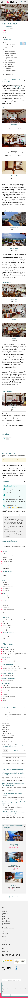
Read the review (6, 39)
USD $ (5, 750)
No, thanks (14, 995)
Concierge (5, 920)
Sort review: (6, 515)
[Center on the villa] (10, 439)
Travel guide (5, 951)
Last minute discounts (7, 950)
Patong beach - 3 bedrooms (14, 846)
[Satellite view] (4, 439)
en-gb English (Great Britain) (14, 980)
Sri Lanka (4, 935)
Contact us (5, 913)
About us (4, 911)
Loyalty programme (7, 923)
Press (3, 916)
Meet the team (6, 921)
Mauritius (4, 936)
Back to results (14, 897)
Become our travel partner (9, 925)
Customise (6, 995)
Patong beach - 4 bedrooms (14, 866)
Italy (3, 939)
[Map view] (7, 439)
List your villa (5, 918)
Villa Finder (5, 948)
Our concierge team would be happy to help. (13, 745)
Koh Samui (5, 933)
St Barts (4, 941)
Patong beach (8, 26)
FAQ (3, 915)
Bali (3, 931)
